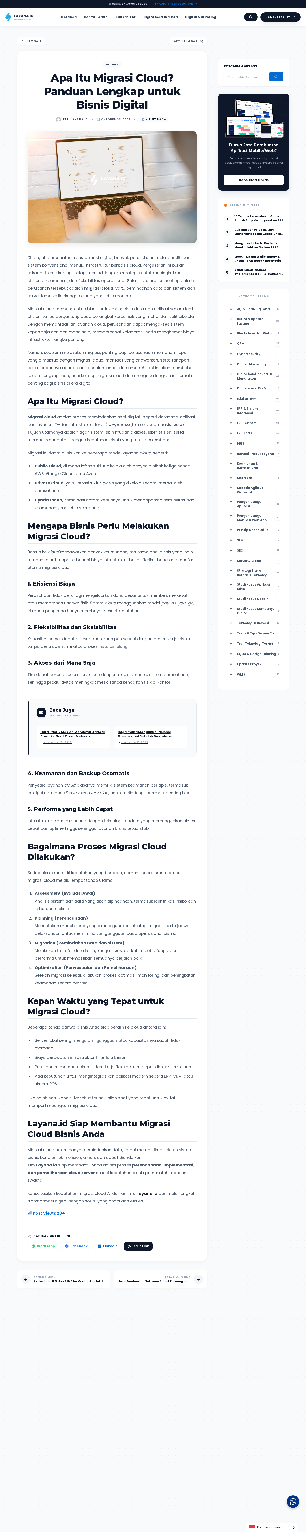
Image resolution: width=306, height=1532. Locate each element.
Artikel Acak (186, 41)
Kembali (34, 41)
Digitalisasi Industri (160, 17)
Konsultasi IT (278, 17)
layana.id (147, 1193)
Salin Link (141, 1246)
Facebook (79, 1246)
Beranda (69, 17)
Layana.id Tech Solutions (174, 4)
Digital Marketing (200, 17)
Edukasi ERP (126, 17)
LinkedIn (110, 1246)
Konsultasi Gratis (254, 180)
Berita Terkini (96, 17)
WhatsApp (46, 1246)
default (112, 64)
